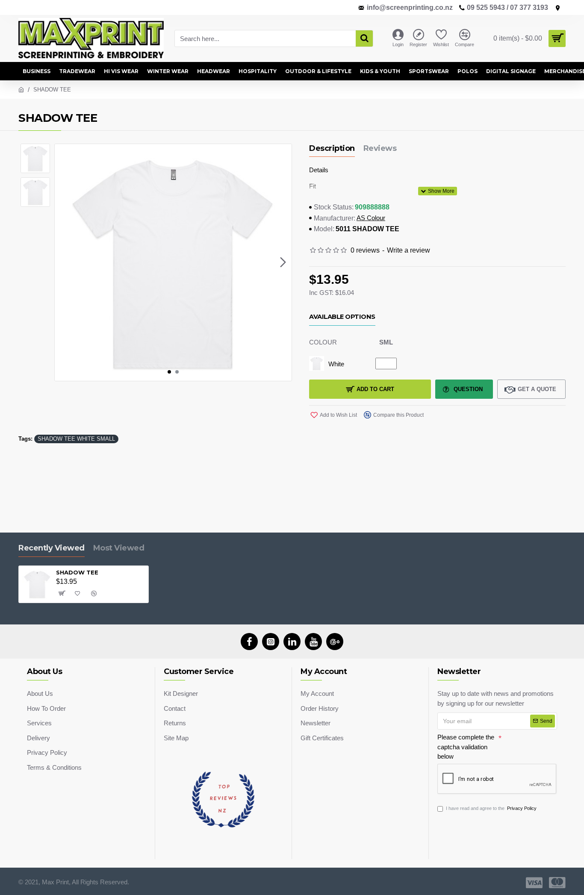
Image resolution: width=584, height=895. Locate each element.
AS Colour (371, 217)
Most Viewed (119, 548)
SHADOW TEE (77, 572)
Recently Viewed (51, 548)
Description (332, 148)
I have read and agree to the (491, 808)
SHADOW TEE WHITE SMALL (76, 439)
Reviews (380, 148)
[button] (63, 262)
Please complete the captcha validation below (465, 746)
